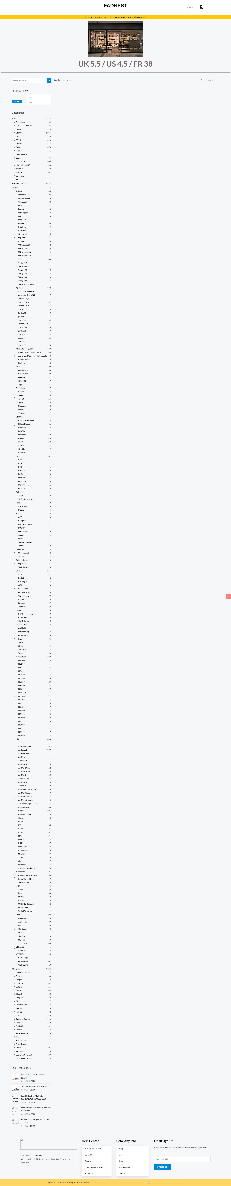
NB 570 (21, 685)
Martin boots (23, 485)
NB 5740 (22, 692)
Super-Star (22, 563)
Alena (20, 889)
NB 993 (21, 725)
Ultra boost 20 (24, 245)
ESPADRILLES (24, 424)
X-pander (22, 406)
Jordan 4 (22, 334)
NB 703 (21, 699)
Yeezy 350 (22, 263)
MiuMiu (19, 168)
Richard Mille (21, 1040)
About (121, 1155)
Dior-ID (21, 477)
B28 (20, 463)
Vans (18, 914)
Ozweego (22, 223)
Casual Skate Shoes (26, 420)
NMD (20, 216)
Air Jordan (20, 288)
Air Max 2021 (24, 768)
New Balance (21, 657)
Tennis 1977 (23, 606)
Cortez (21, 818)
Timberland (20, 871)
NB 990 (21, 717)
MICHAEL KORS (23, 165)
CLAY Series (23, 617)
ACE (20, 574)
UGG (18, 886)
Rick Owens (23, 850)
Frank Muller (21, 1004)
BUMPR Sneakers (25, 614)
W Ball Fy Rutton (25, 911)
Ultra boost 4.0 (24, 252)
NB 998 (21, 732)
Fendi (18, 503)
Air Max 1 (22, 757)
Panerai (19, 1030)
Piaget (18, 1037)
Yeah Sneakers (24, 567)
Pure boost (22, 230)
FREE (20, 821)
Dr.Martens (20, 492)
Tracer (20, 545)
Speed (20, 395)
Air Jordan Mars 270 (26, 295)
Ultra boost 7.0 (24, 255)
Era (19, 925)
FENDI (19, 140)
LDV (20, 836)
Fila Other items (25, 524)
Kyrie (20, 832)
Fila (17, 513)
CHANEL (19, 133)
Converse (20, 438)
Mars (20, 538)
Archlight (22, 628)
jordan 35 (22, 331)
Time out (22, 649)
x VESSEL (20, 954)
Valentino (20, 176)
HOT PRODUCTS (19, 183)
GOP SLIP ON (24, 965)
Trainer (21, 653)
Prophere (22, 227)
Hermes (19, 151)
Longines (19, 1022)
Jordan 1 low (23, 302)
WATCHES (16, 969)
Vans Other (23, 943)
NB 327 (21, 667)
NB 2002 (22, 660)
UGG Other (23, 907)
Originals (22, 220)
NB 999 (21, 735)
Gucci (18, 147)
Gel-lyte (21, 377)
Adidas (19, 191)
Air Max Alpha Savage (27, 789)
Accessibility (89, 1173)
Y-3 (19, 259)
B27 (20, 459)
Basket (21, 578)
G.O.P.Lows (23, 961)
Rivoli (20, 639)
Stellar (21, 646)
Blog (121, 1149)
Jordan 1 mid (23, 305)
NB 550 (21, 682)
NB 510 (21, 674)
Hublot (19, 1012)
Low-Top (21, 431)
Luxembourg (23, 631)
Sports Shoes (23, 882)
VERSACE (20, 947)
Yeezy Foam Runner (26, 284)
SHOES (15, 187)
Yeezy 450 (22, 273)
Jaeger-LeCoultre (23, 1019)
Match (21, 510)
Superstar (22, 237)
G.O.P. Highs (23, 957)
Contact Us (89, 1155)
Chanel (19, 994)
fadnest (115, 5)
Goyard (19, 143)
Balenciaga (20, 122)
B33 (20, 467)
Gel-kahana (23, 370)
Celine (18, 129)
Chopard (19, 997)
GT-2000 (22, 381)
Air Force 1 (22, 750)
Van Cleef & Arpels (23, 1058)
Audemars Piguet (23, 972)
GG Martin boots (25, 592)
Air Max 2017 (24, 760)
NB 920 (21, 714)
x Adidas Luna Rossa (26, 868)
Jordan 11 (22, 309)
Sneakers (22, 434)
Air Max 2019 (24, 764)
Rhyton (21, 599)
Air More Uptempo (26, 800)
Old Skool (22, 929)
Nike (18, 739)
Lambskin (22, 427)
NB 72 (20, 703)
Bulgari (19, 987)
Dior (18, 136)
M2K (20, 843)
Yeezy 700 (22, 280)
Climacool (22, 202)
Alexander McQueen (24, 349)
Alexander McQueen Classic (30, 352)
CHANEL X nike (24, 814)
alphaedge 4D (24, 198)
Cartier (19, 990)
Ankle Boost (23, 506)
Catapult (22, 520)
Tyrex (20, 402)
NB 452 (21, 671)
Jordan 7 (22, 345)
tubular (21, 241)
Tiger (20, 384)
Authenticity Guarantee (93, 1149)
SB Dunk (21, 854)
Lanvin (18, 610)
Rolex (18, 1047)
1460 (20, 495)
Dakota (21, 896)
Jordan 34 (22, 327)
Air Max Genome (25, 793)
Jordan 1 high (23, 298)
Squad (20, 642)
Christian (22, 470)
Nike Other (23, 846)
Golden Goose (22, 560)
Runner (21, 391)
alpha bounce (23, 194)
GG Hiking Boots (25, 589)
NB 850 (21, 710)
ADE (20, 517)
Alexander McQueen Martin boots (32, 356)
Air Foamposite (24, 746)
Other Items (23, 635)
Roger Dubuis (21, 1044)
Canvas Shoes (24, 359)
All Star (21, 445)
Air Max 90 (22, 782)
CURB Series (23, 621)
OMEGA (19, 1026)
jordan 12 (22, 313)
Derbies (21, 363)
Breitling (19, 983)
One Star (22, 449)
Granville (22, 481)
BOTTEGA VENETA (24, 125)
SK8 (20, 932)
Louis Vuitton (21, 161)
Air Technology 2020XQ (28, 803)
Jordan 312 (23, 323)
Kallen (21, 900)
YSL (17, 179)
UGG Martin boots (26, 904)
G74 (20, 585)
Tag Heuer (20, 1051)
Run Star (21, 452)
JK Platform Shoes (25, 499)
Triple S (21, 399)
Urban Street (23, 553)
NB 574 (21, 689)
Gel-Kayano (23, 374)
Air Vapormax (24, 807)
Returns (88, 1161)
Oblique (21, 488)
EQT (20, 205)
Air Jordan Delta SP (26, 291)
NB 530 (21, 678)
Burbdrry (19, 409)
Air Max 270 (23, 775)
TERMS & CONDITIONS (94, 1167)
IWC (18, 1015)
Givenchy (20, 549)
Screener (22, 603)
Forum (21, 209)
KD (19, 825)
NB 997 (21, 728)
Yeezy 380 (22, 266)
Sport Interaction (25, 542)
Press (121, 1161)
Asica (18, 366)
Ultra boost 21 (24, 248)
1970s (20, 442)
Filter (16, 101)
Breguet (19, 979)
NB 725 (21, 707)
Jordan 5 (22, 338)
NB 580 (21, 696)
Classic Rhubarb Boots (27, 875)
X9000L (21, 857)
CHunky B (22, 581)
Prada (18, 861)
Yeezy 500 (22, 277)
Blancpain (20, 976)
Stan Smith (22, 234)
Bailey (20, 893)
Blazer (20, 811)
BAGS (14, 118)
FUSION (21, 528)
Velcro (21, 556)
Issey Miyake (21, 154)
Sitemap (122, 1173)
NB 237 (21, 664)
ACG (20, 743)
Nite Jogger (23, 212)
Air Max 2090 (24, 771)
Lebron (21, 839)
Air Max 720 (23, 778)
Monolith (22, 864)
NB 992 (21, 721)
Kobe (20, 828)
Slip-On (21, 936)
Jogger (21, 535)
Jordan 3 (22, 320)
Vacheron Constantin (25, 1055)
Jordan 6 (22, 341)
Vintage (21, 413)
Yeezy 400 (22, 270)
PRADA (19, 172)
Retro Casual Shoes (26, 879)
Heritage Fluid (24, 531)
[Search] (49, 80)
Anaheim (22, 918)
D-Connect (23, 474)
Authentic (22, 922)
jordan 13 (22, 316)
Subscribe (162, 1167)
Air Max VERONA (25, 796)
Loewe (18, 158)
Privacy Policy (124, 1167)
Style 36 (21, 940)
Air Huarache (23, 753)
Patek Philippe (22, 1033)
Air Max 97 (22, 785)
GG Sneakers (23, 596)
